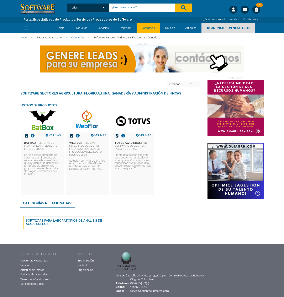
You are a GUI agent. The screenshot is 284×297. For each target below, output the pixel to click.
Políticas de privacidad (34, 274)
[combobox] (88, 6)
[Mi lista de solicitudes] (256, 10)
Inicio (61, 27)
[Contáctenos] (245, 10)
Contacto (83, 265)
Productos (81, 27)
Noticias (170, 27)
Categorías (148, 27)
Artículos (190, 27)
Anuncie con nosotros (230, 28)
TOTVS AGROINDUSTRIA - (132, 145)
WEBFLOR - (86, 148)
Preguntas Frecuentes (34, 260)
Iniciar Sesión (86, 260)
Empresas (125, 27)
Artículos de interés (32, 269)
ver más (54, 135)
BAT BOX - (40, 145)
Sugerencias (85, 269)
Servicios (103, 27)
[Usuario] (233, 10)
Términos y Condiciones (34, 279)
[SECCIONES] (36, 28)
